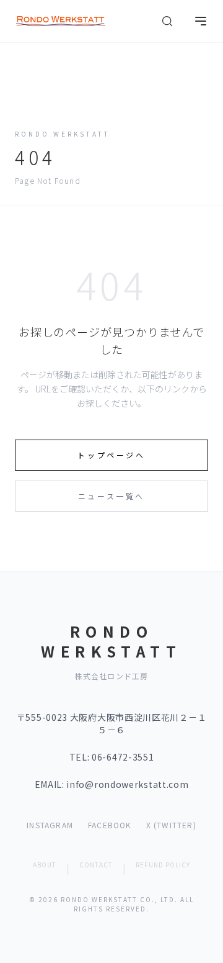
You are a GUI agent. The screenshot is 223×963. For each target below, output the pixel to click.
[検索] (167, 21)
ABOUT (44, 864)
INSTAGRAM (50, 825)
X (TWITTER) (171, 825)
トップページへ (111, 455)
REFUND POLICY (163, 864)
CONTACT (96, 864)
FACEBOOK (109, 825)
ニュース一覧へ (111, 496)
